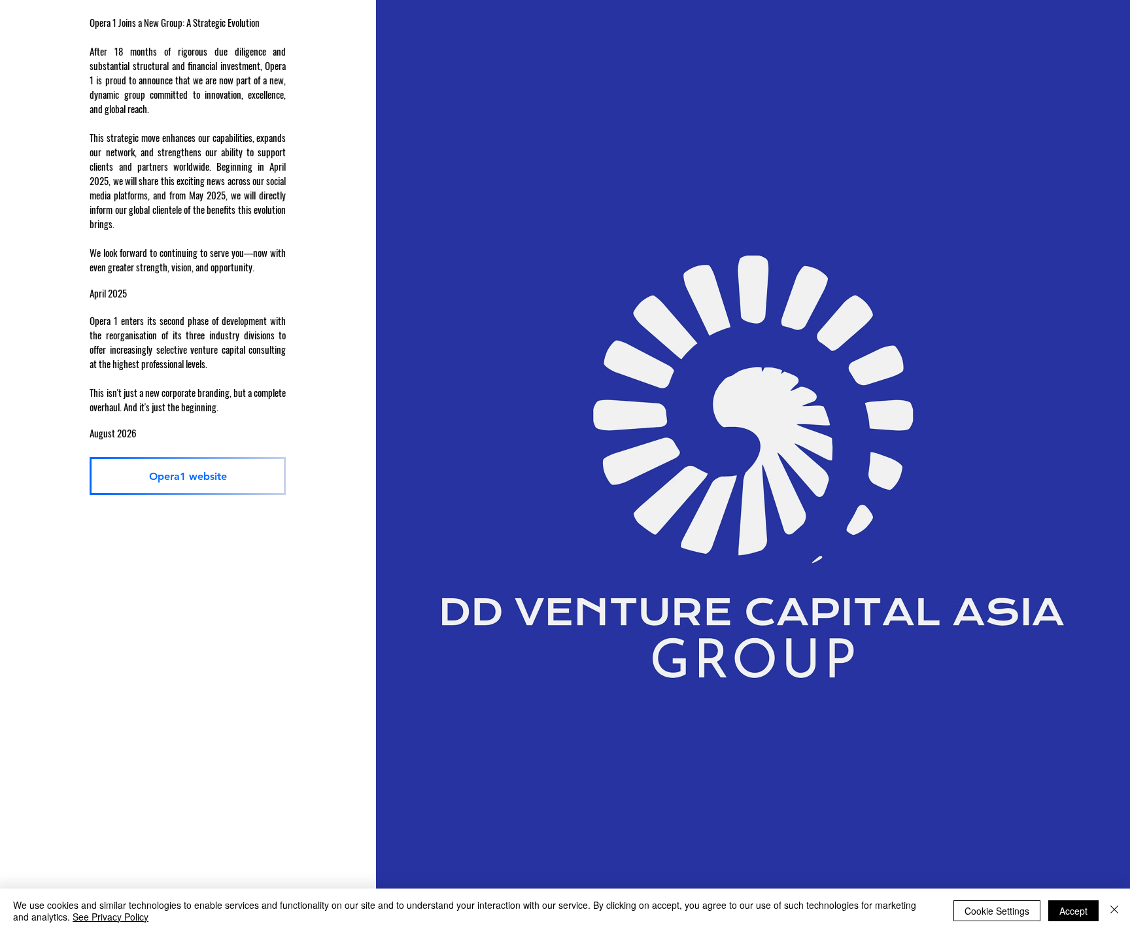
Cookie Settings (997, 910)
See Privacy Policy (110, 916)
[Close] (1114, 911)
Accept (1073, 910)
